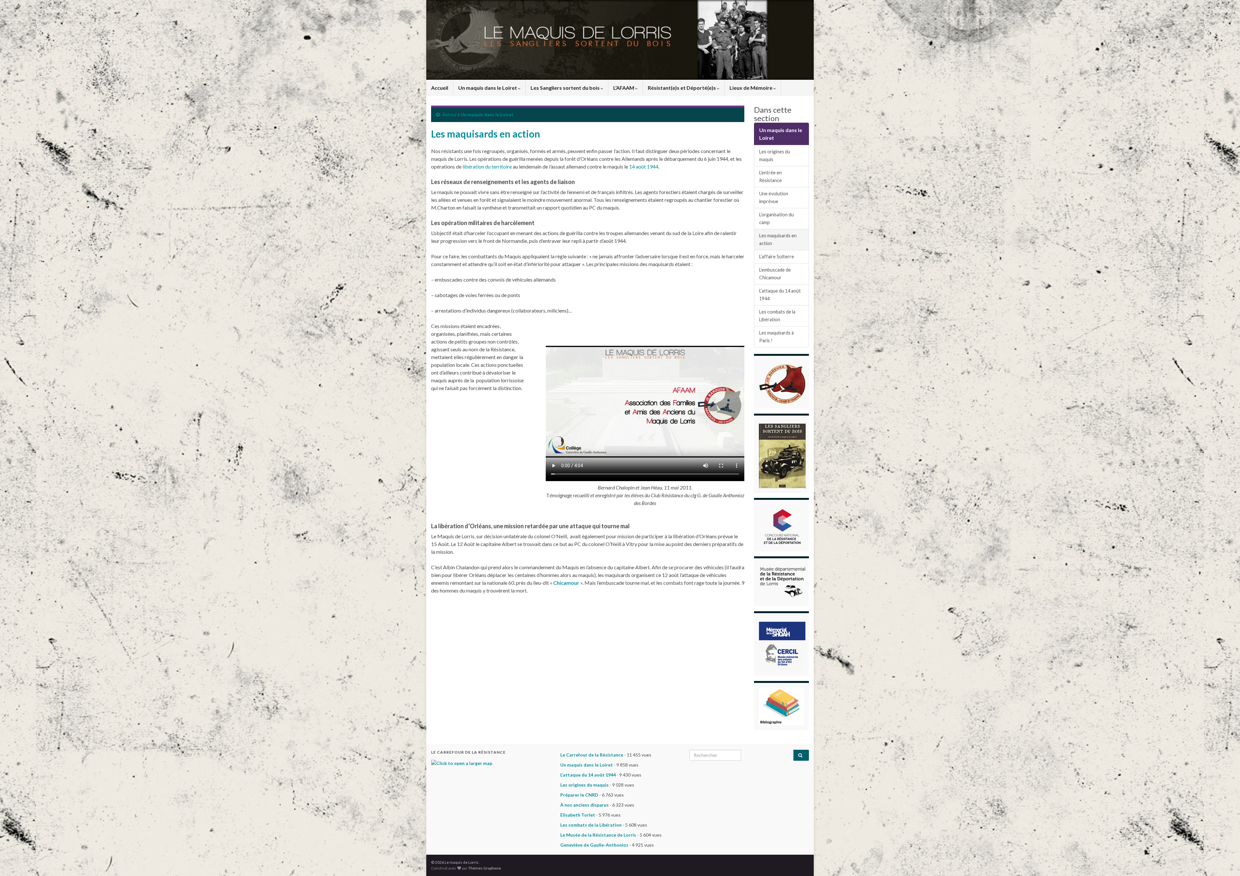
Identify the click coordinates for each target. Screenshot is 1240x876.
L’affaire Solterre (776, 256)
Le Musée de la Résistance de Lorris (598, 835)
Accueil (439, 88)
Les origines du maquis (774, 155)
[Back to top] (1225, 861)
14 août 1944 (643, 166)
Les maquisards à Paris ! (776, 336)
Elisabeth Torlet (577, 815)
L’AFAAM (624, 88)
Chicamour (566, 583)
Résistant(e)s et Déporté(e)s (682, 88)
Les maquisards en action (778, 239)
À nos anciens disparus (584, 805)
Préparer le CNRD (579, 795)
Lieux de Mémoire (751, 88)
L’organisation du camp (776, 218)
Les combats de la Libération (777, 315)
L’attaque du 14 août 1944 (780, 294)
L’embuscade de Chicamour (775, 273)
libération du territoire (486, 166)
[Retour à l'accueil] (620, 40)
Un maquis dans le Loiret (488, 88)
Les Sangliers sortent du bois (566, 88)
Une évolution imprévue (773, 197)
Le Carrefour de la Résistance (591, 754)
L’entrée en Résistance (770, 176)
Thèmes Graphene (484, 868)
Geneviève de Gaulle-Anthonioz (594, 845)
